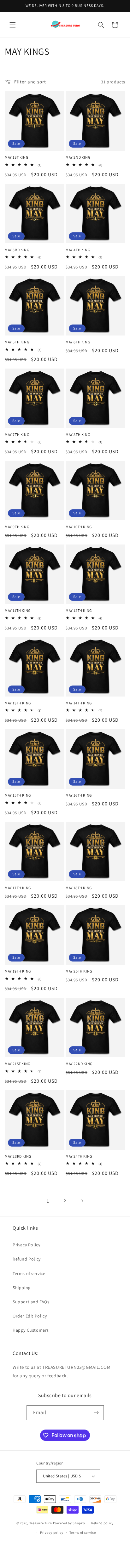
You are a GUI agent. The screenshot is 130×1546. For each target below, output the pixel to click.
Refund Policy (27, 1259)
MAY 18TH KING (79, 887)
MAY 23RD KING (18, 1156)
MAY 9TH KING (17, 526)
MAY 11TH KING (18, 610)
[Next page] (82, 1201)
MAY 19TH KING (18, 971)
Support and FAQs (31, 1302)
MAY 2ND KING (78, 157)
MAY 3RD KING (17, 249)
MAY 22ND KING (79, 1063)
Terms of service (29, 1273)
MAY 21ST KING (17, 1063)
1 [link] (48, 1201)
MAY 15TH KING (18, 795)
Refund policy (102, 1523)
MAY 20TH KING (79, 971)
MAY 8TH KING (78, 434)
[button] (13, 25)
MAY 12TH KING (79, 610)
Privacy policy (51, 1532)
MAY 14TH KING (79, 703)
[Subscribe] (96, 1412)
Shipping (22, 1287)
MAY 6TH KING (78, 342)
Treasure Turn (40, 1523)
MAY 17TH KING (18, 887)
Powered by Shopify (69, 1523)
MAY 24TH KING (79, 1156)
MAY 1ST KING (16, 157)
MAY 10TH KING (79, 526)
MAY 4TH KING (78, 249)
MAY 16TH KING (79, 795)
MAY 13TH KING (18, 703)
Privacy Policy (26, 1245)
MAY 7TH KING (17, 434)
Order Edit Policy (30, 1316)
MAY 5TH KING (17, 342)
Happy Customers (31, 1330)
